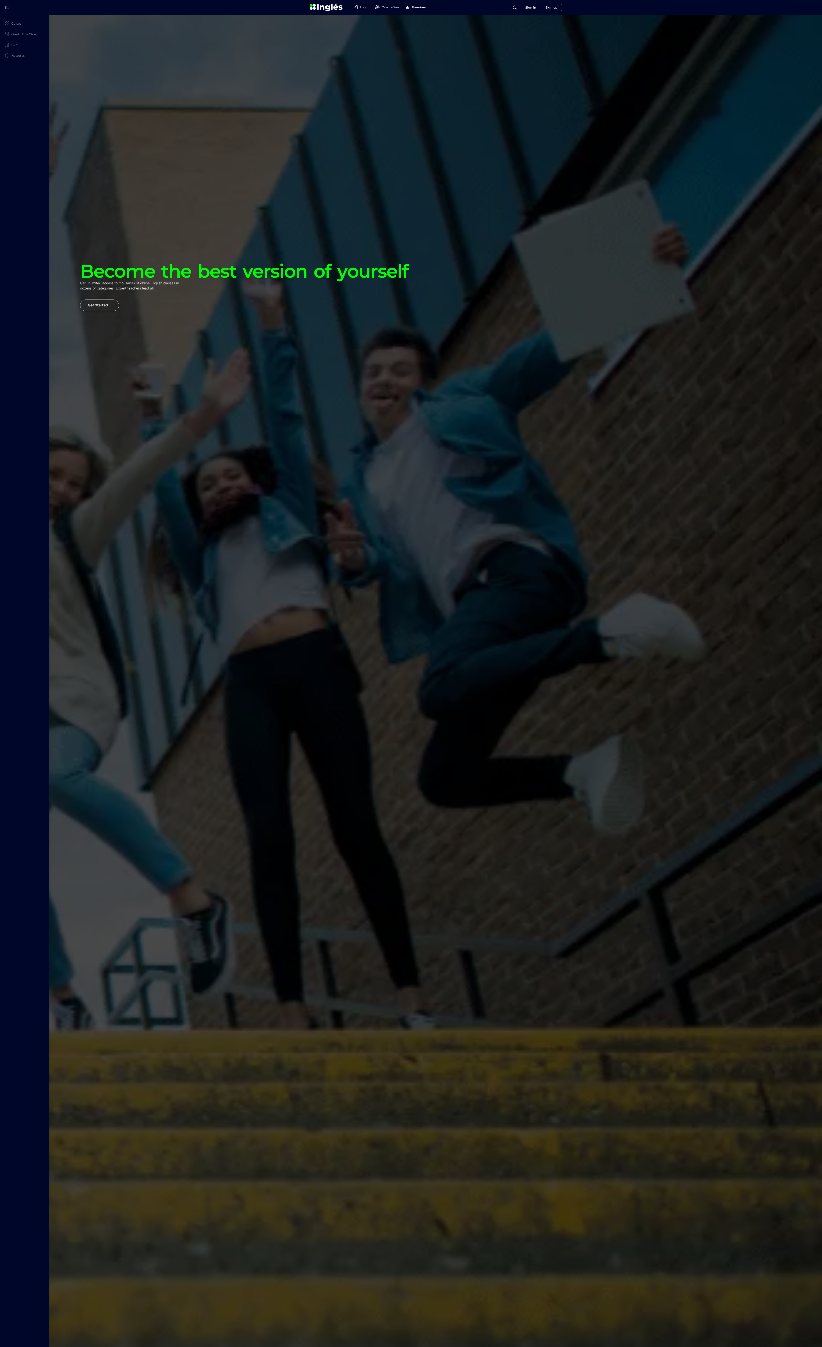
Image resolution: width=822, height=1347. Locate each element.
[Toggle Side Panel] (7, 7)
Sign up (551, 7)
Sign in (530, 7)
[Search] (515, 7)
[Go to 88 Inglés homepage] (326, 7)
